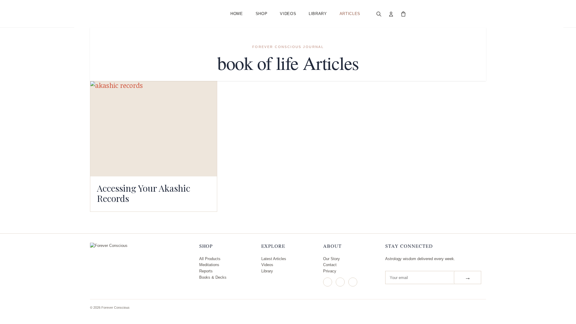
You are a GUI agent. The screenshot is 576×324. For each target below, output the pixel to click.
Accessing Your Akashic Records (143, 193)
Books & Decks (212, 277)
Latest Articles (273, 258)
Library (318, 13)
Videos (288, 13)
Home (236, 13)
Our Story (331, 258)
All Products (209, 258)
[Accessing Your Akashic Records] (153, 128)
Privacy (329, 271)
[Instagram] (327, 282)
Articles (350, 13)
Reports (206, 271)
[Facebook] (340, 282)
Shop (262, 13)
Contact (330, 264)
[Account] (391, 14)
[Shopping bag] (403, 14)
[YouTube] (352, 282)
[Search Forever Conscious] (378, 14)
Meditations (209, 264)
